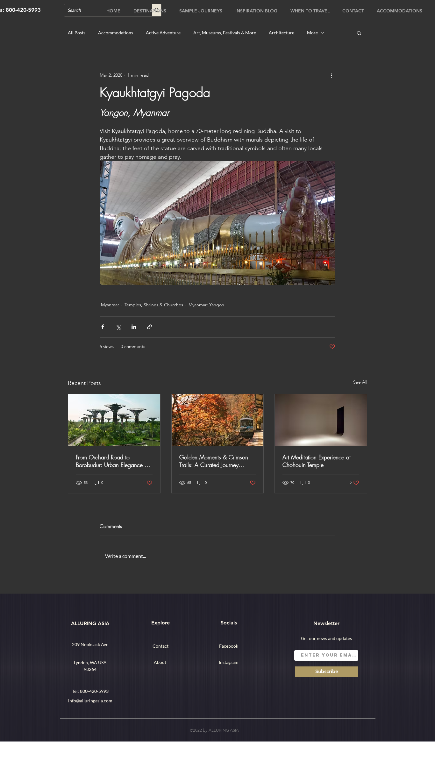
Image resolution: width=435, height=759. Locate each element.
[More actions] (331, 75)
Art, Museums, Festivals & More (224, 32)
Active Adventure (163, 32)
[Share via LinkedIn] (134, 327)
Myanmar (110, 305)
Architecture (281, 32)
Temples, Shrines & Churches (154, 305)
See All (360, 382)
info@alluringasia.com (90, 700)
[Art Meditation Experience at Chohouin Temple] (321, 420)
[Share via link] (149, 327)
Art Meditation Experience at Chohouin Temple (316, 461)
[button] (359, 32)
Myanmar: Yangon (206, 305)
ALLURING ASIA (90, 623)
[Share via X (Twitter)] (118, 327)
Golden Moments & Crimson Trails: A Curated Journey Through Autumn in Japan (213, 461)
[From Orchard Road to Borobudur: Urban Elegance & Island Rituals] (114, 420)
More (312, 32)
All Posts (76, 32)
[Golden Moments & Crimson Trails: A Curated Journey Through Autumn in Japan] (218, 420)
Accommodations (115, 32)
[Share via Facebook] (103, 327)
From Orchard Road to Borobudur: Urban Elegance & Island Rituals (112, 461)
